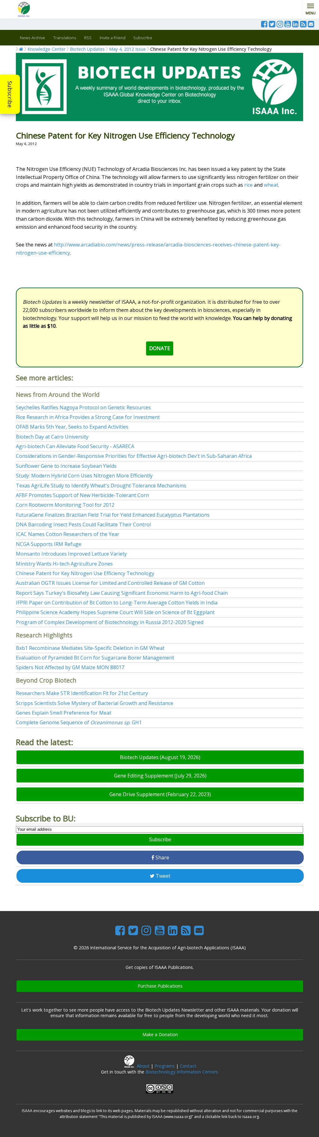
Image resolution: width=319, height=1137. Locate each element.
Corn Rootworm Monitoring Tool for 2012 (65, 504)
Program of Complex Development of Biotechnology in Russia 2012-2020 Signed (109, 622)
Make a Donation (160, 1034)
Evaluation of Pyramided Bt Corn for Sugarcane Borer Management (95, 657)
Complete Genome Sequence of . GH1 (79, 722)
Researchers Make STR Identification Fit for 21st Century (82, 693)
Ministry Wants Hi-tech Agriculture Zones (64, 563)
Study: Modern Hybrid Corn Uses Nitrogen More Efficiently (84, 475)
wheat (271, 184)
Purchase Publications (160, 986)
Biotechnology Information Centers (181, 1072)
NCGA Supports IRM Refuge (48, 544)
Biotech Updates (87, 49)
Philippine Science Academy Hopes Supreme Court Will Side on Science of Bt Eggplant (115, 612)
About (143, 1066)
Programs (165, 1066)
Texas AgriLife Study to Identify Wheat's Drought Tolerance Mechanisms (101, 485)
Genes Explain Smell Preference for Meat (63, 712)
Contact (188, 1066)
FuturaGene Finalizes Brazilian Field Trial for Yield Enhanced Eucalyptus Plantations (113, 514)
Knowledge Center (46, 49)
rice (248, 184)
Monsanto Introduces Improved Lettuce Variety (71, 553)
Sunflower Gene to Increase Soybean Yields (66, 466)
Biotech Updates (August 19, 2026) (160, 757)
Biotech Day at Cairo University (52, 436)
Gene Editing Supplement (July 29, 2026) (160, 775)
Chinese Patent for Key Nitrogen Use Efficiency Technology (85, 573)
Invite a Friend (113, 37)
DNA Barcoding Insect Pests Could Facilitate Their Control (83, 524)
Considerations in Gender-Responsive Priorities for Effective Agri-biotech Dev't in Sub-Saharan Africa (134, 456)
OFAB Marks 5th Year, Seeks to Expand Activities (72, 426)
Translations (64, 37)
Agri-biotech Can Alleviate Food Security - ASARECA (75, 446)
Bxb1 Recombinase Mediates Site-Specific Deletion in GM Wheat (90, 648)
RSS (88, 37)
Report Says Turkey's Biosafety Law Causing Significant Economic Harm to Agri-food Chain (122, 593)
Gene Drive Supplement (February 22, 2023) (160, 794)
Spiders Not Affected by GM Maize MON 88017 (70, 667)
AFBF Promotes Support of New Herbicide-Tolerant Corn (82, 495)
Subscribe (10, 94)
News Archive (32, 37)
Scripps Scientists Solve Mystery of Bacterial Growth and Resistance (94, 703)
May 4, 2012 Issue (127, 49)
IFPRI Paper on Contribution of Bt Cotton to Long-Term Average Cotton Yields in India (116, 602)
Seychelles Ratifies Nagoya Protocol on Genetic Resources (83, 407)
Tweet (162, 875)
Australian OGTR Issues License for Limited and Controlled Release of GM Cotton (110, 583)
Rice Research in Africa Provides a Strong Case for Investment (88, 417)
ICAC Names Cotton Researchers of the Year (67, 534)
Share (161, 857)
